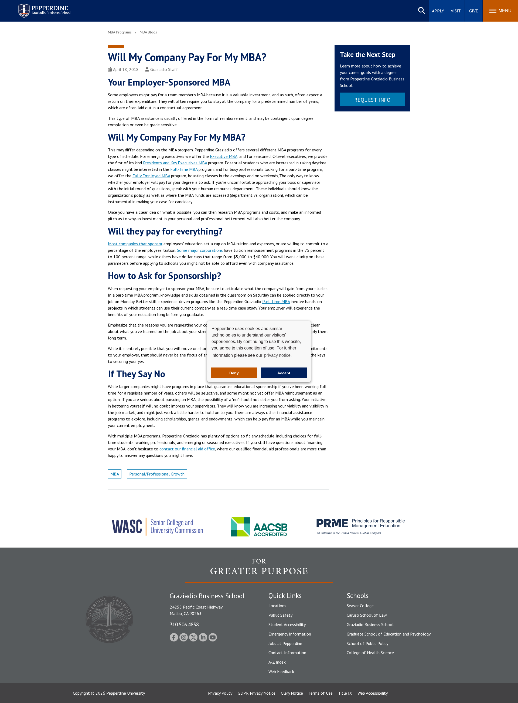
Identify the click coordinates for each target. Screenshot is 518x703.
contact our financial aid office (187, 448)
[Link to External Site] (259, 570)
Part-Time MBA (276, 301)
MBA (114, 474)
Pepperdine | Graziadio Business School (37, 7)
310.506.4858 (184, 624)
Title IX (345, 693)
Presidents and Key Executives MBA (175, 162)
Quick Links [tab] (285, 595)
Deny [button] (234, 373)
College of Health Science (370, 652)
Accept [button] (283, 373)
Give (473, 10)
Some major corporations (200, 250)
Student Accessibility (287, 624)
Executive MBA (223, 156)
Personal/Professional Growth (157, 474)
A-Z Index (277, 662)
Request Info (372, 99)
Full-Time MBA (183, 169)
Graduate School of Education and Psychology (389, 634)
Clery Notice (292, 693)
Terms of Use (320, 693)
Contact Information (287, 652)
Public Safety (280, 615)
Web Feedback (281, 671)
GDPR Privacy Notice (256, 693)
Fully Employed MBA (151, 175)
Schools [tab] (358, 595)
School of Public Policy (367, 643)
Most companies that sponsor (135, 243)
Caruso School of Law (367, 615)
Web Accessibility (372, 693)
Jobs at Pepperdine (285, 643)
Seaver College (360, 605)
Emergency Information (289, 634)
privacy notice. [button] (278, 355)
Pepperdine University (125, 693)
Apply (438, 10)
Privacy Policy (220, 693)
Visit (456, 10)
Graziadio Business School (370, 624)
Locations (277, 605)
